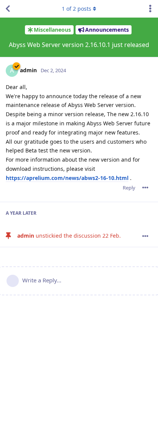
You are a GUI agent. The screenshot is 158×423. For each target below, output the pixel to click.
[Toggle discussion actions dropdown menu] (150, 9)
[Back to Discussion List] (7, 9)
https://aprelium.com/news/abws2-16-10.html (67, 178)
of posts (76, 8)
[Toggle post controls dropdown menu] (145, 187)
